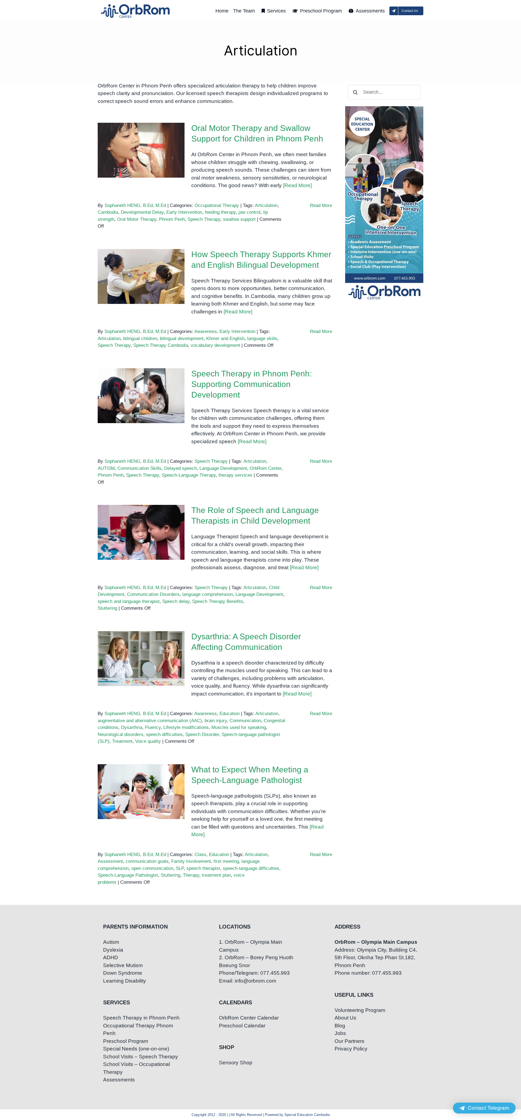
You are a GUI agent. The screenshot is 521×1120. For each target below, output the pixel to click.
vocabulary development (215, 345)
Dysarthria (131, 727)
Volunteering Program (360, 1010)
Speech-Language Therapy (189, 475)
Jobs (340, 1033)
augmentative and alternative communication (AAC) (150, 720)
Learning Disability (124, 981)
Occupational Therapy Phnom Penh (138, 1029)
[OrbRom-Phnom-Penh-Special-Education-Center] (136, 5)
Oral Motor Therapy (136, 219)
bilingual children (140, 338)
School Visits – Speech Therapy (140, 1056)
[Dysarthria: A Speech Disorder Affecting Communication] (141, 658)
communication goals (147, 861)
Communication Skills (139, 468)
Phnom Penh (172, 219)
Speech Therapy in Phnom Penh (141, 1018)
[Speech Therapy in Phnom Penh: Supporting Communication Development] (141, 395)
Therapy (191, 875)
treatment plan (216, 875)
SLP (180, 868)
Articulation (266, 205)
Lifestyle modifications (186, 727)
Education (230, 713)
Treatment (122, 741)
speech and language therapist (129, 601)
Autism (111, 942)
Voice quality (148, 741)
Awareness (205, 331)
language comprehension (207, 594)
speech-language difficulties (251, 868)
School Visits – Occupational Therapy (136, 1068)
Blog (340, 1025)
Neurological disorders (120, 734)
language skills (262, 338)
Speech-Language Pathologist (128, 875)
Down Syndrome (122, 973)
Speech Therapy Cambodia (160, 345)
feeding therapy (220, 212)
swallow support (239, 219)
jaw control (249, 212)
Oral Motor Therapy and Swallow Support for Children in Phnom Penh (141, 137)
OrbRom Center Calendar (249, 1018)
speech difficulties (164, 734)
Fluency (153, 727)
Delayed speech (180, 468)
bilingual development (182, 338)
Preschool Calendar (242, 1025)
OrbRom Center (265, 468)
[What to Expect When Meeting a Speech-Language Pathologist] (141, 791)
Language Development (223, 468)
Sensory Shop (235, 1062)
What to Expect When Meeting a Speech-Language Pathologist (141, 778)
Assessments (119, 1080)
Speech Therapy (204, 219)
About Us (345, 1018)
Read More (321, 205)
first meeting (226, 861)
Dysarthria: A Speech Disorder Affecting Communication (141, 645)
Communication (245, 720)
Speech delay (175, 601)
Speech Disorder (202, 734)
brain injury (216, 720)
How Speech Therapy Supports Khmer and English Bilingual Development (141, 259)
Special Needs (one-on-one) (136, 1049)
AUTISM (106, 468)
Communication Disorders (153, 594)
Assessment (110, 861)
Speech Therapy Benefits (217, 601)
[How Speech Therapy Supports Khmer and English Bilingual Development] (141, 276)
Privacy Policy (351, 1049)
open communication (152, 868)
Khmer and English (225, 338)
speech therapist (203, 868)
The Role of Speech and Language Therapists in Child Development (141, 519)
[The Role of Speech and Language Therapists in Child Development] (141, 532)
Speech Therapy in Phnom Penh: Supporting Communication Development (141, 378)
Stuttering (107, 608)
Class (200, 854)
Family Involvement (191, 861)
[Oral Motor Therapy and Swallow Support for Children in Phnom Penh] (141, 150)
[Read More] (297, 185)
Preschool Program (125, 1041)
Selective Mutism (123, 965)
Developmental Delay (142, 212)
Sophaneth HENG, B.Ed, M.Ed (135, 205)
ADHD (110, 957)
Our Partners (349, 1041)
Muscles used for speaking (238, 727)
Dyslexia (113, 950)
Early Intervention (184, 212)
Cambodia (108, 212)
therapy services (235, 475)
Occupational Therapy (217, 205)
